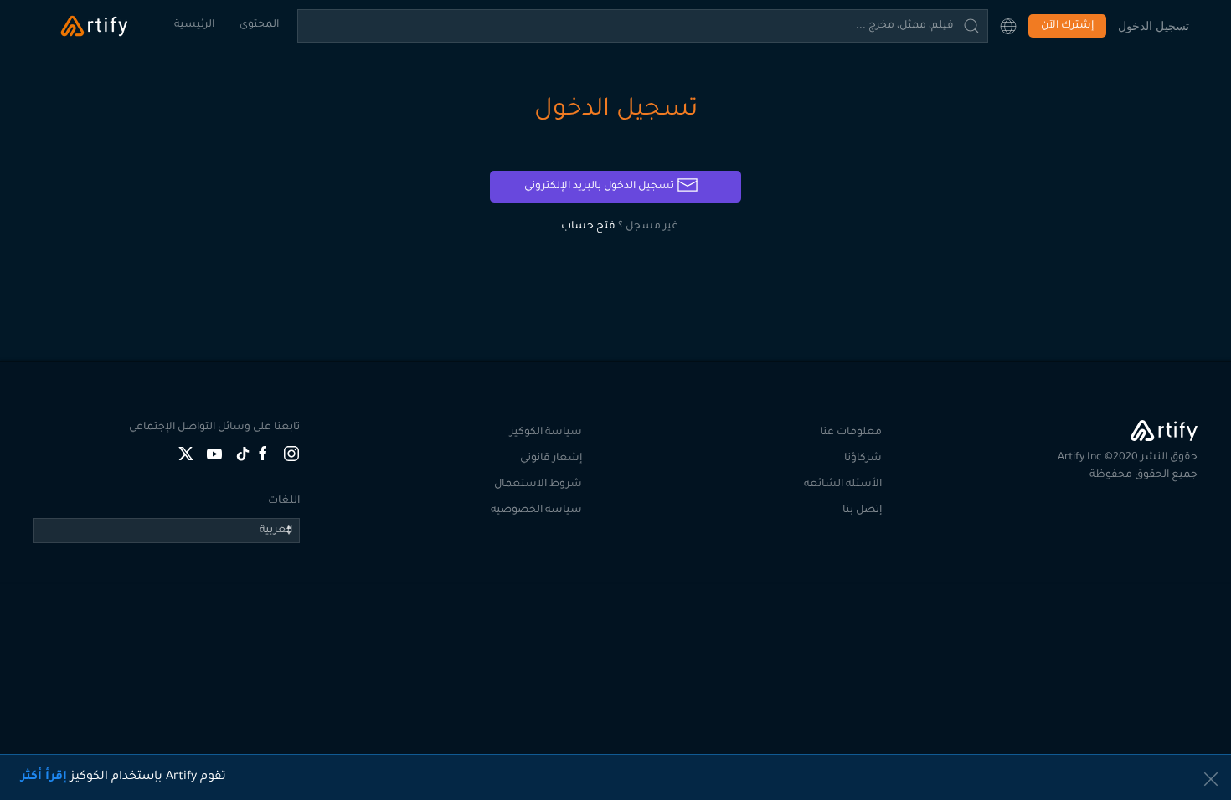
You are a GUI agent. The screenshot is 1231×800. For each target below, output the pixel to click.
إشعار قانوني (551, 458)
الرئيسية (194, 25)
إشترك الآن (1067, 26)
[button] (1008, 26)
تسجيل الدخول (1153, 25)
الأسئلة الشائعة (843, 484)
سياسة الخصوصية (536, 510)
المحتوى (259, 25)
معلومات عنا (851, 432)
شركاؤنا (863, 458)
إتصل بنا (862, 510)
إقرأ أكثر (44, 777)
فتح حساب (588, 227)
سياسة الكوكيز (546, 432)
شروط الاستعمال (538, 484)
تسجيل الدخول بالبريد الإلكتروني (600, 186)
